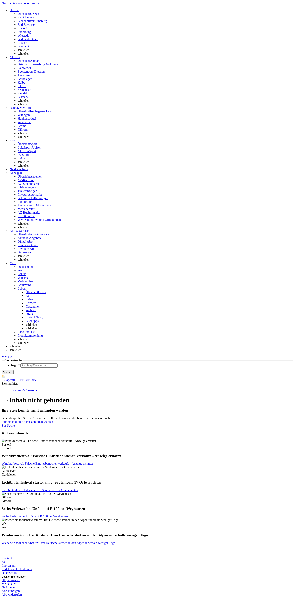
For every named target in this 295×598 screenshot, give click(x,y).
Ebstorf (22, 28)
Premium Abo (26, 248)
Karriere (31, 303)
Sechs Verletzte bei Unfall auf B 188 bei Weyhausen (35, 516)
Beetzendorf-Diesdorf (31, 71)
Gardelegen (25, 79)
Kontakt (7, 558)
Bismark (23, 97)
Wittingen (24, 115)
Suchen (7, 372)
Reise (29, 299)
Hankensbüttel (27, 118)
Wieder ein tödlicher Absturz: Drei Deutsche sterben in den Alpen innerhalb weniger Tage (58, 543)
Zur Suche (8, 425)
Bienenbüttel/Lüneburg (32, 21)
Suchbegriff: (12, 365)
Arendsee (24, 75)
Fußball (22, 158)
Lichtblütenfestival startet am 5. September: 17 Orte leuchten (40, 490)
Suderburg (24, 32)
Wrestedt (23, 35)
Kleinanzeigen (27, 187)
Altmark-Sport (27, 151)
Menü (5, 356)
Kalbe (21, 82)
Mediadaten (9, 583)
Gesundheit (33, 306)
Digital (30, 313)
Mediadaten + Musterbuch (34, 205)
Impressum (8, 565)
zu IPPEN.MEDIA (24, 380)
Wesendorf (24, 122)
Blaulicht (23, 46)
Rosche (22, 42)
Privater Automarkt (30, 194)
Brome (22, 126)
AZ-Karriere (26, 180)
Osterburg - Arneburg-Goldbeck (38, 64)
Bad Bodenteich (28, 39)
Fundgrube (25, 201)
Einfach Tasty (34, 317)
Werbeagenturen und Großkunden (39, 219)
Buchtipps (32, 321)
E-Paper (7, 380)
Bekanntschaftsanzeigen (33, 198)
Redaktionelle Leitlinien (17, 569)
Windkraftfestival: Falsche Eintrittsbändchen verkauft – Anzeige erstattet (47, 463)
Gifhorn (23, 129)
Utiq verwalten (11, 580)
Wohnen (31, 310)
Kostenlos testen (28, 245)
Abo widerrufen (12, 594)
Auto (29, 295)
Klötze (22, 86)
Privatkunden (26, 216)
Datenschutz (9, 573)
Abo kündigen (11, 591)
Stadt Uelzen (26, 17)
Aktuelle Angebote (30, 238)
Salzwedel (24, 68)
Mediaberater (26, 209)
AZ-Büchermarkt (29, 212)
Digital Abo (25, 241)
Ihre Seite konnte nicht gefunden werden (27, 421)
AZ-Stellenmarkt (28, 183)
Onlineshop (25, 252)
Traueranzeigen (27, 191)
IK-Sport (23, 154)
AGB (5, 562)
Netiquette (8, 587)
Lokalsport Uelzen (29, 147)
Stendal (22, 93)
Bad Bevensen (27, 24)
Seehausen (24, 89)
